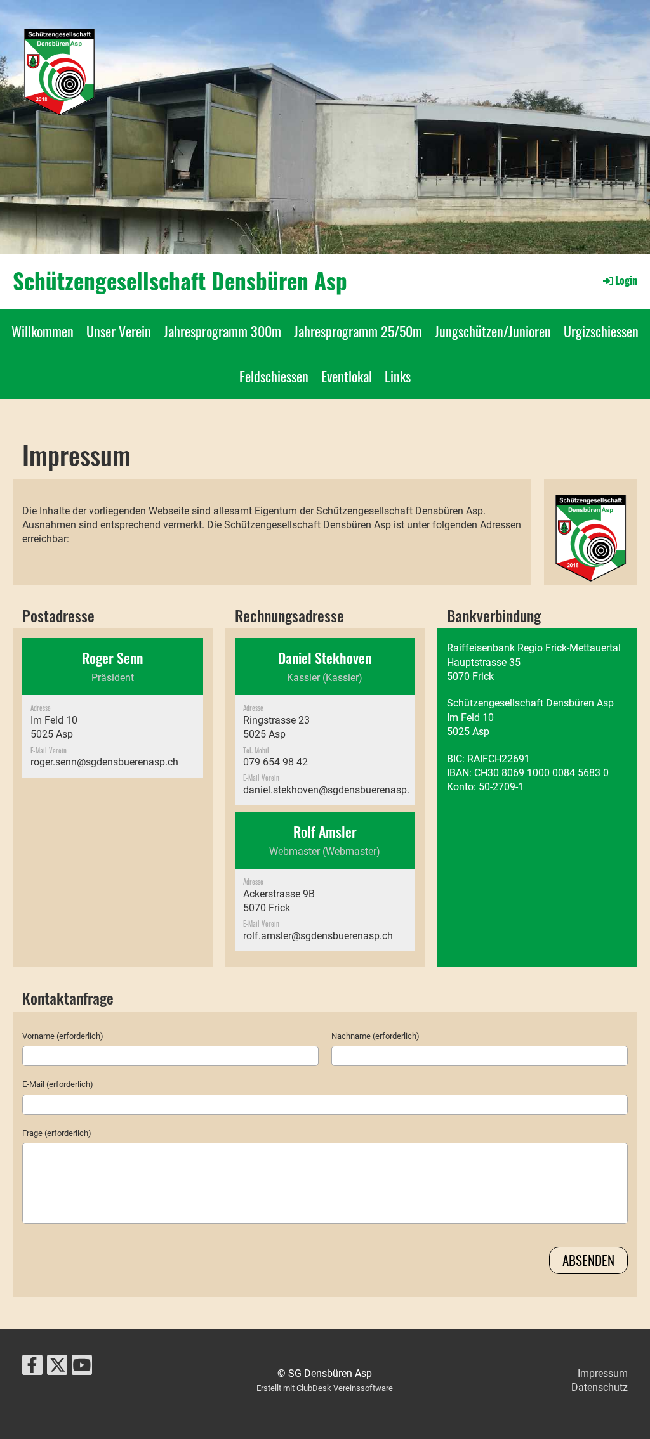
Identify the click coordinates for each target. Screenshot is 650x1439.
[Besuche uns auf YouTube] (82, 1368)
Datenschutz (599, 1387)
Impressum (603, 1373)
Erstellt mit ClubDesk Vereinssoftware (324, 1388)
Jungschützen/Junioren (493, 331)
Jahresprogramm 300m (222, 331)
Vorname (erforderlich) (62, 1036)
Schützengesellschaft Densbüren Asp (180, 280)
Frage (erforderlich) (56, 1133)
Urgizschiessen (601, 331)
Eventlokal (346, 376)
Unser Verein (118, 331)
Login (626, 280)
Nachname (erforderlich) (375, 1036)
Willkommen (42, 331)
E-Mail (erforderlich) (57, 1084)
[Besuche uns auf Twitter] (57, 1368)
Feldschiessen (273, 376)
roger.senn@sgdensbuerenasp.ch (104, 762)
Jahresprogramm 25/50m (358, 331)
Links (398, 376)
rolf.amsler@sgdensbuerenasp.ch (318, 936)
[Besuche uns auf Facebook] (32, 1368)
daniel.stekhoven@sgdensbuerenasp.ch (331, 790)
